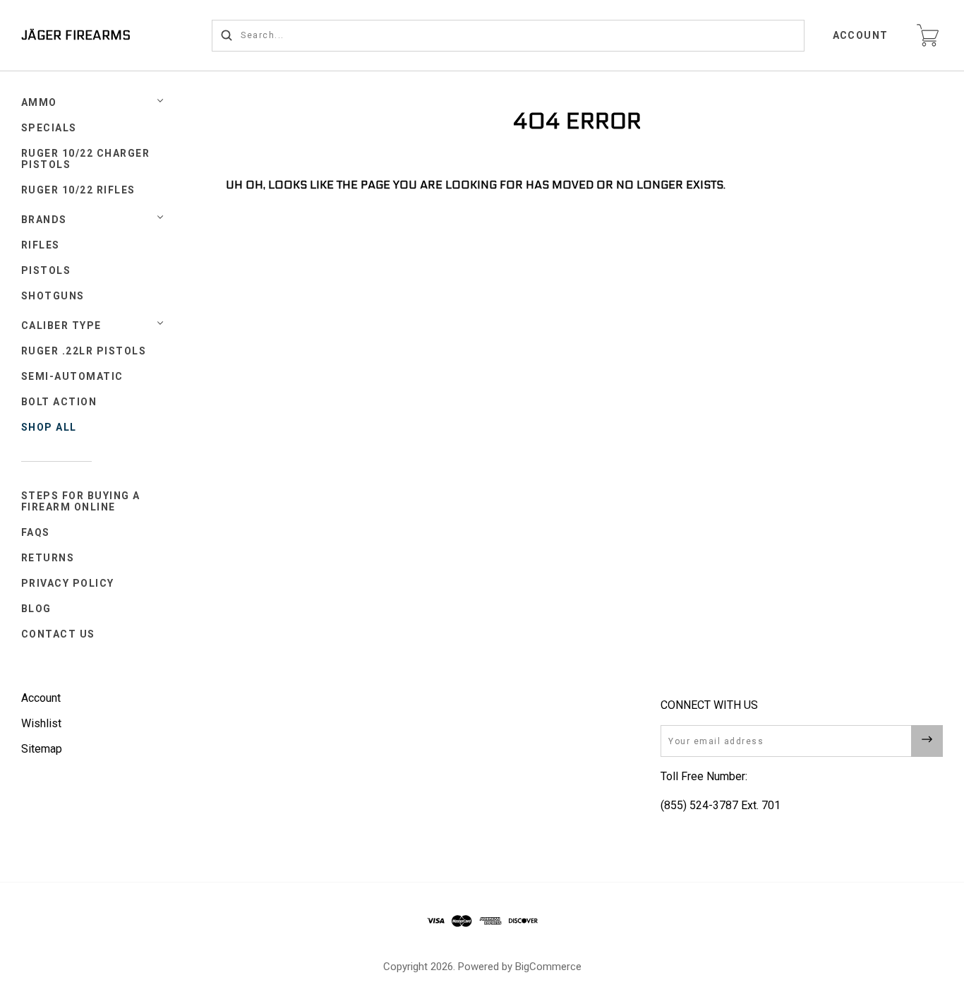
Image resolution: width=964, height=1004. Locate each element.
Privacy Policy (67, 583)
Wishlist (41, 723)
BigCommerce (548, 966)
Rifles (40, 245)
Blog (36, 608)
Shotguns (53, 295)
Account (861, 35)
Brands (44, 219)
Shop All (49, 427)
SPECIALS (49, 127)
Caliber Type (61, 325)
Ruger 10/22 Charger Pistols (85, 159)
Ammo (39, 102)
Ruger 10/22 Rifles (78, 190)
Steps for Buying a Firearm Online (80, 501)
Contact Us (58, 634)
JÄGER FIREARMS (76, 35)
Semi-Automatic (72, 376)
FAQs (35, 532)
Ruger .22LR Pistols (84, 351)
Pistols (46, 270)
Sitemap (41, 748)
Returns (48, 557)
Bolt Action (59, 401)
